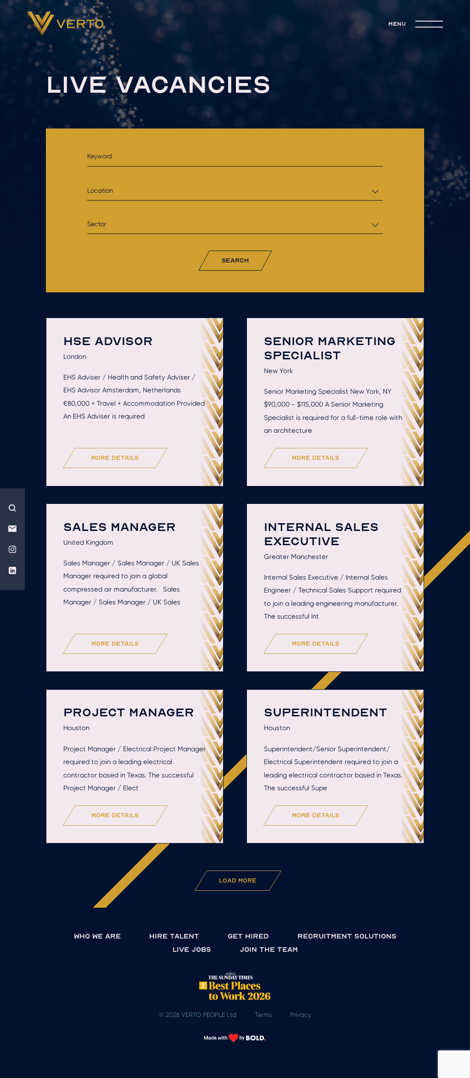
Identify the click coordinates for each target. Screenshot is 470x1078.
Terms (263, 1014)
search (235, 260)
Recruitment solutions (347, 936)
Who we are (97, 936)
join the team (269, 949)
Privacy (300, 1014)
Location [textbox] (100, 190)
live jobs (192, 949)
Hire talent (174, 936)
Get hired (248, 936)
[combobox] (235, 191)
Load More (238, 880)
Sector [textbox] (96, 224)
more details (115, 457)
